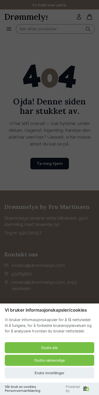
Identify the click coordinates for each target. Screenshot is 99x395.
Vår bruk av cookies (20, 387)
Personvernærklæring (22, 391)
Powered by (73, 389)
